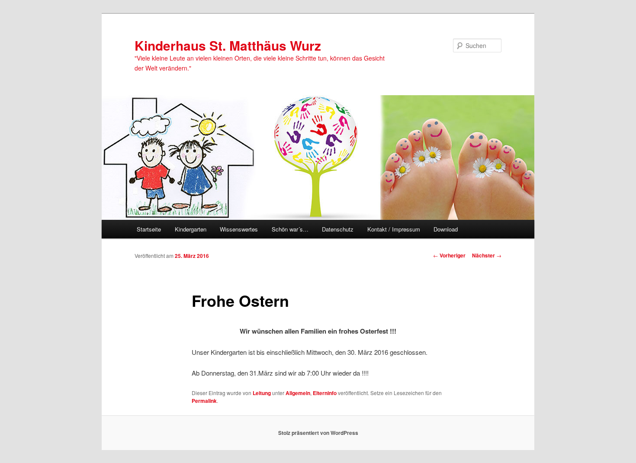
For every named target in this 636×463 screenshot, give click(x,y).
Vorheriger (449, 255)
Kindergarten (190, 229)
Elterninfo (325, 393)
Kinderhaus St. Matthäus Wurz (228, 45)
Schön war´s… (290, 229)
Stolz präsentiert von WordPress (318, 433)
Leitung (262, 393)
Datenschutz (337, 229)
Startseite (149, 229)
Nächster (486, 255)
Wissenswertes (239, 229)
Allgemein (298, 393)
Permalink (204, 401)
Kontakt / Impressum (393, 229)
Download (446, 229)
